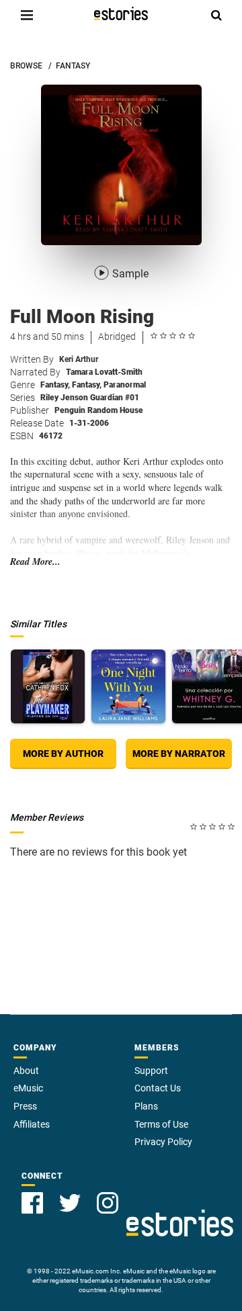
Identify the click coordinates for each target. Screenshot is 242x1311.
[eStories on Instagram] (107, 1202)
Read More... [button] (35, 561)
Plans (146, 1106)
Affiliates (31, 1124)
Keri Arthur (78, 359)
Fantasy (55, 385)
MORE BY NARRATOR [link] (178, 753)
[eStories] (121, 13)
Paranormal (125, 385)
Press (25, 1106)
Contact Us (157, 1088)
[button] (27, 15)
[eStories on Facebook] (32, 1202)
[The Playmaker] (48, 686)
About (26, 1070)
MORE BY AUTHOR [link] (63, 753)
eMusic (28, 1088)
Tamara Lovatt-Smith (104, 372)
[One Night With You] (128, 686)
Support (151, 1070)
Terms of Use (161, 1124)
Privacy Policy (163, 1141)
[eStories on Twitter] (70, 1202)
